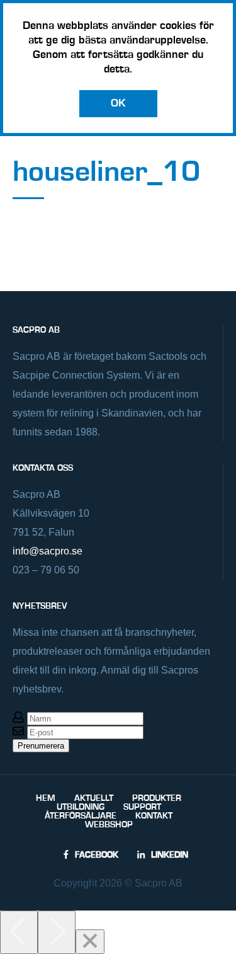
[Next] (57, 932)
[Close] (90, 941)
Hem (45, 798)
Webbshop (109, 824)
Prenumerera (41, 745)
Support (142, 807)
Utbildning (80, 807)
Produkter (156, 798)
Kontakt (153, 816)
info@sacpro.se (47, 551)
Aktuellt (93, 798)
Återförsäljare (80, 816)
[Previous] (19, 932)
